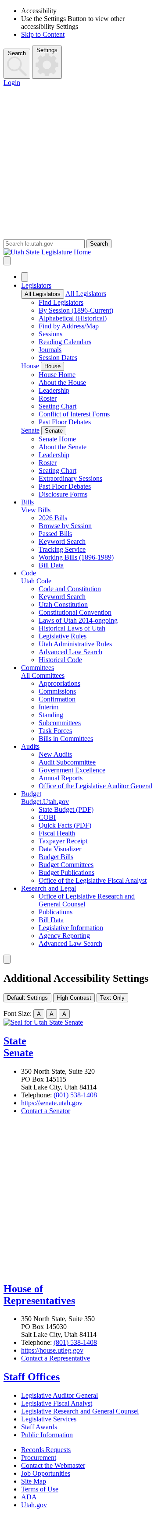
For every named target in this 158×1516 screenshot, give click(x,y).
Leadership (54, 390)
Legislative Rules (62, 636)
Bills (27, 502)
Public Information (47, 1434)
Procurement (38, 1457)
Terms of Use (39, 1489)
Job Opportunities (45, 1473)
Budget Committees (66, 864)
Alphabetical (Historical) (73, 318)
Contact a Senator (45, 1110)
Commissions (57, 691)
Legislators (36, 285)
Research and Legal (48, 888)
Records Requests (46, 1449)
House (30, 366)
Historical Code (60, 659)
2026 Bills (53, 518)
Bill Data (51, 565)
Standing (51, 715)
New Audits (55, 754)
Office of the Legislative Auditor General (95, 786)
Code (28, 573)
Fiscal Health (57, 833)
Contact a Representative (55, 1358)
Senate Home (57, 439)
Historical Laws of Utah (72, 628)
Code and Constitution (70, 588)
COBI (47, 817)
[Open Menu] (7, 260)
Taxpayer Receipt (63, 841)
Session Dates (58, 357)
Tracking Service (62, 549)
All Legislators (43, 294)
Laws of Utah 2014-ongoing (78, 620)
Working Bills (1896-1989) (76, 557)
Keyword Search (62, 541)
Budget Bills (56, 856)
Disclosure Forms (63, 494)
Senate (30, 430)
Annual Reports (61, 778)
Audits (30, 746)
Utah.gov (34, 1505)
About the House (62, 382)
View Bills (35, 510)
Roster (48, 398)
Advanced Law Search (70, 652)
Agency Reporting (64, 935)
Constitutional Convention (75, 612)
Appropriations (59, 683)
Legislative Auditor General (59, 1395)
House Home (57, 374)
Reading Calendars (65, 342)
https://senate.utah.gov (52, 1103)
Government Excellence (72, 770)
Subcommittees (60, 722)
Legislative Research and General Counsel (80, 1411)
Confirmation (57, 699)
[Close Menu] (24, 277)
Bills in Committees (66, 738)
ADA (29, 1497)
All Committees (43, 675)
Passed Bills (55, 533)
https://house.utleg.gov (52, 1350)
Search (17, 53)
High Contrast (74, 997)
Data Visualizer (60, 849)
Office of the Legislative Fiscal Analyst (93, 880)
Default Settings (27, 997)
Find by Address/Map (69, 326)
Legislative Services (48, 1419)
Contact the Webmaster (53, 1465)
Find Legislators (61, 302)
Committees (37, 667)
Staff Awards (39, 1427)
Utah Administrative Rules (75, 644)
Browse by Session (65, 525)
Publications (55, 912)
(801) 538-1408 (75, 1095)
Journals (50, 349)
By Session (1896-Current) (76, 310)
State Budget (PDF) (66, 809)
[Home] (79, 252)
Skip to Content (43, 34)
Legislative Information (71, 927)
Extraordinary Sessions (70, 478)
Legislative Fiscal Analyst (56, 1403)
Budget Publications (66, 872)
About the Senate (62, 447)
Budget (31, 793)
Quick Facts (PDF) (65, 825)
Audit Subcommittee (67, 762)
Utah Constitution (63, 604)
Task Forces (55, 730)
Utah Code (36, 581)
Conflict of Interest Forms (74, 414)
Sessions (50, 334)
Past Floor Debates (65, 422)
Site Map (33, 1481)
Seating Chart (57, 406)
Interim (48, 707)
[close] (7, 959)
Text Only (112, 997)
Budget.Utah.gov (45, 801)
